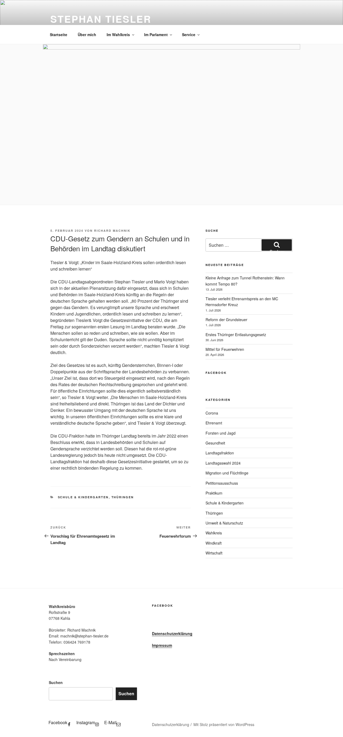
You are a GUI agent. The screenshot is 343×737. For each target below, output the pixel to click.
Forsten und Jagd (221, 433)
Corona (212, 413)
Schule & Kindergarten (83, 497)
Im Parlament (156, 34)
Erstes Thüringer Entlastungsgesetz (236, 334)
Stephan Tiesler (100, 19)
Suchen (56, 682)
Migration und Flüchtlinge (227, 473)
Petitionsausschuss (222, 483)
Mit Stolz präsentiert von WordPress (223, 724)
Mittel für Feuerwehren (225, 349)
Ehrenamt (214, 423)
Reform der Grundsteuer (226, 319)
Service (188, 34)
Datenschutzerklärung (172, 633)
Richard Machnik (112, 231)
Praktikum (214, 493)
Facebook (216, 373)
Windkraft (214, 543)
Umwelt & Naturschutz (224, 523)
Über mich (87, 34)
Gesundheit (215, 443)
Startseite (58, 34)
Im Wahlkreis (118, 34)
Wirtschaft (214, 553)
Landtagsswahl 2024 (223, 463)
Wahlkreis (214, 532)
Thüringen (122, 497)
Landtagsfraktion (220, 452)
